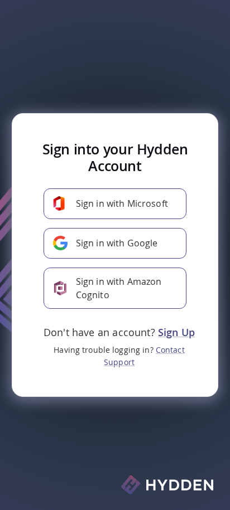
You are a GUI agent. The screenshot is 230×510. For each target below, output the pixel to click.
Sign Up (176, 332)
